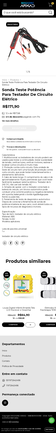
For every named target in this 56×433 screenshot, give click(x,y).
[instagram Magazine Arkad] (5, 403)
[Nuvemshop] (10, 422)
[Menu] (5, 5)
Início (4, 80)
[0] (50, 5)
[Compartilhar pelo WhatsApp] (5, 243)
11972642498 (12, 385)
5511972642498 (13, 380)
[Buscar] (50, 12)
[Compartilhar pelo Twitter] (17, 244)
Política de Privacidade (13, 366)
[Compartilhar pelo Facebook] (11, 244)
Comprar (13, 325)
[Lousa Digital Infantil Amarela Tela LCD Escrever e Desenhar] (30, 324)
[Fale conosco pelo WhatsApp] (52, 420)
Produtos (14, 80)
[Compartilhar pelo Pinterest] (23, 244)
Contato (6, 361)
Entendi (49, 429)
